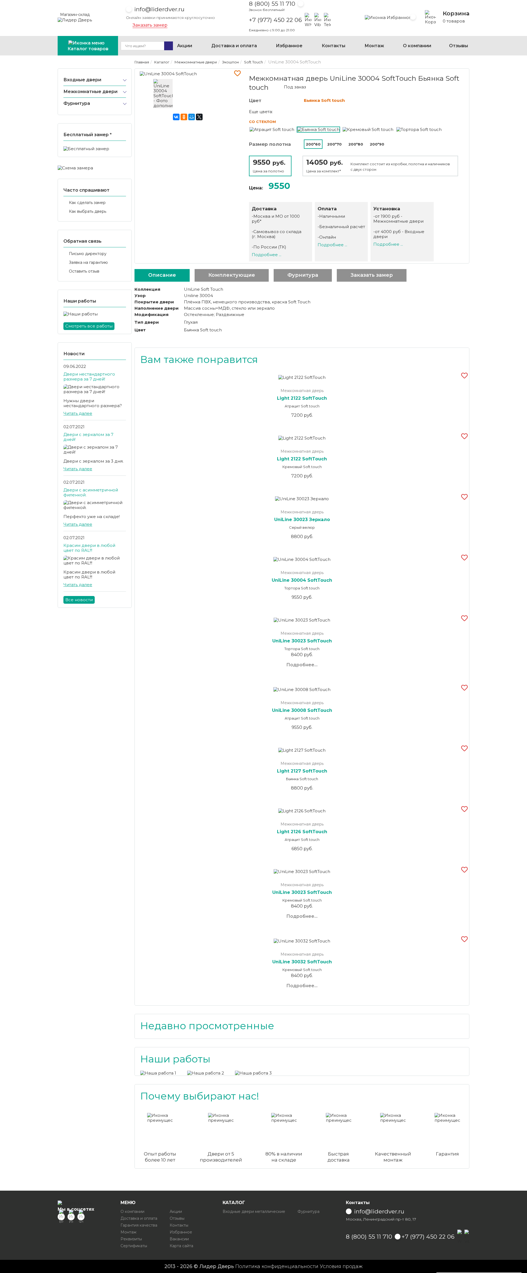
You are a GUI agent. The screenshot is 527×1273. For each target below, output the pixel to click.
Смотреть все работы (89, 326)
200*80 (355, 144)
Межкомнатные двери (90, 91)
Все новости (79, 599)
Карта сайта (181, 1245)
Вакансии (179, 1238)
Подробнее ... (266, 254)
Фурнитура (76, 103)
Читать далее (77, 413)
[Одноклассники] (184, 117)
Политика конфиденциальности (276, 1266)
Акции (184, 45)
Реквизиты (131, 1238)
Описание (162, 275)
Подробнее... (302, 664)
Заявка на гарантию (88, 262)
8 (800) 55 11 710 (272, 3)
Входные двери (82, 79)
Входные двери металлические (254, 1211)
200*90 (377, 144)
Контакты (333, 45)
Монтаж (374, 45)
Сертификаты (133, 1245)
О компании (417, 45)
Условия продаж (341, 1266)
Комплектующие (231, 275)
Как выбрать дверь (87, 211)
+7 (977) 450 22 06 (275, 20)
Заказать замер (150, 25)
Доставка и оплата (234, 45)
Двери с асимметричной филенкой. (90, 492)
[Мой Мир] (191, 117)
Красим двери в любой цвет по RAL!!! (89, 548)
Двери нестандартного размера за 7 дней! (89, 376)
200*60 (313, 144)
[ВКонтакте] (176, 117)
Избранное (289, 45)
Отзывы (458, 45)
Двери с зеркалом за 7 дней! (88, 437)
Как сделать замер (87, 202)
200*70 (334, 144)
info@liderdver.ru (159, 9)
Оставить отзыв (84, 271)
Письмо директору (87, 253)
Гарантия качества (138, 1225)
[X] (199, 117)
